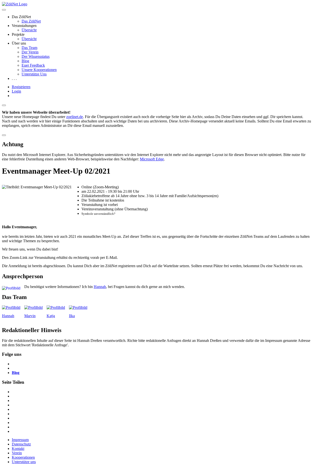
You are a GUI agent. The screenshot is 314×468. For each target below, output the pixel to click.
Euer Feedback (33, 65)
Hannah (100, 287)
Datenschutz (21, 444)
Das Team (29, 48)
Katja (51, 316)
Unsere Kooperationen (39, 70)
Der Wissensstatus (36, 56)
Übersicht (29, 30)
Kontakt (18, 448)
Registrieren (21, 87)
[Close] (4, 105)
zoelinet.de (74, 117)
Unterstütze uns (24, 462)
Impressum (20, 440)
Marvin (30, 316)
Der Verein (30, 52)
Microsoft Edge (152, 159)
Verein (17, 453)
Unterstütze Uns (34, 74)
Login (16, 91)
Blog (25, 61)
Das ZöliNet (31, 21)
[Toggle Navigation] (4, 10)
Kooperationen (23, 457)
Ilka (72, 316)
